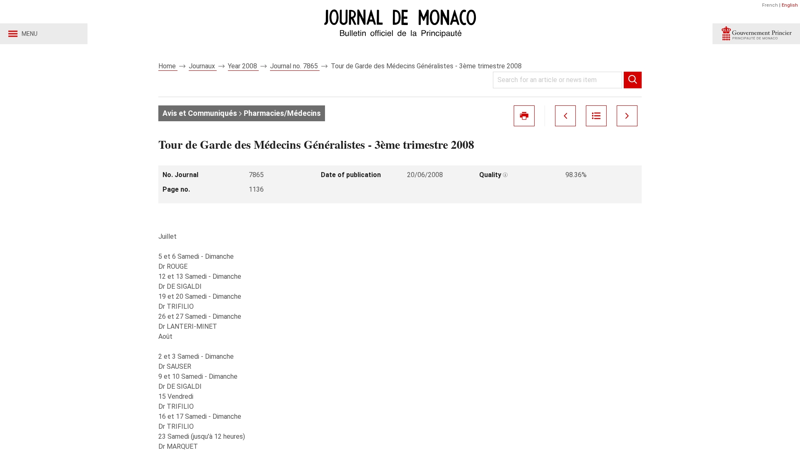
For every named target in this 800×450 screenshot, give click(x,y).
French (770, 5)
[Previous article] (565, 115)
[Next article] (627, 115)
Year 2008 (243, 66)
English (790, 5)
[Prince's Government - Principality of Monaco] (756, 33)
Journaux (203, 66)
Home (168, 66)
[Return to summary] (596, 115)
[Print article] (524, 115)
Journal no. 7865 (295, 66)
